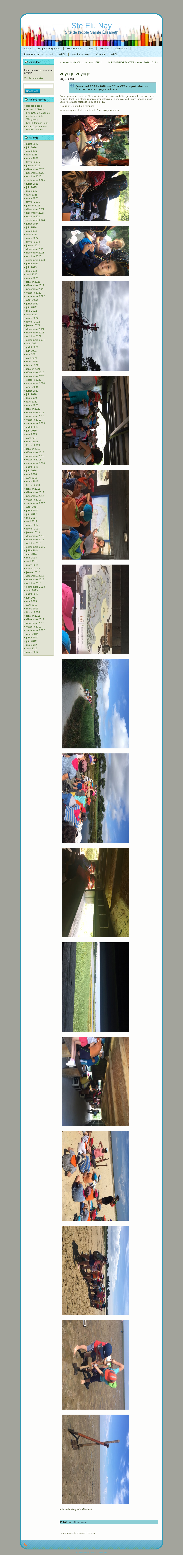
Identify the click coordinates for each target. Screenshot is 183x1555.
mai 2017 (31, 517)
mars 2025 (32, 198)
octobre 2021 (33, 336)
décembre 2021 (35, 329)
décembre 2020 (35, 372)
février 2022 (33, 321)
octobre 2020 (33, 379)
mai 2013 (31, 601)
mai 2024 (31, 231)
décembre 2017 (35, 492)
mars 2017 (32, 525)
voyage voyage (75, 73)
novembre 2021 (35, 332)
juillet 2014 (32, 550)
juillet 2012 (32, 637)
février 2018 (33, 485)
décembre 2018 (35, 452)
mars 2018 (32, 481)
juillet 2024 (32, 223)
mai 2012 (31, 644)
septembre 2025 (35, 180)
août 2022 (32, 299)
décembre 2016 (35, 535)
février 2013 (33, 612)
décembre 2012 (35, 619)
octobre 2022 (33, 292)
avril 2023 (31, 274)
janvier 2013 (33, 615)
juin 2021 (31, 350)
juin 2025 (31, 187)
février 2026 (33, 161)
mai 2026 (31, 151)
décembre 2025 (35, 169)
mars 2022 (32, 318)
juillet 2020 (32, 390)
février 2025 (33, 201)
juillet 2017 (32, 510)
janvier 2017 (33, 532)
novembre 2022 (35, 288)
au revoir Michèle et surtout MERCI (82, 62)
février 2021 (33, 365)
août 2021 (32, 343)
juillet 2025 (32, 183)
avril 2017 (31, 521)
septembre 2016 (35, 546)
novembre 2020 (35, 376)
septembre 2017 (35, 503)
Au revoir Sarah (35, 109)
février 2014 (33, 568)
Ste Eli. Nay (91, 25)
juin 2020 (31, 394)
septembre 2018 (35, 463)
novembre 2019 (35, 416)
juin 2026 (31, 147)
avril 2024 (31, 234)
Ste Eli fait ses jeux (37, 122)
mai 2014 (31, 557)
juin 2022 (31, 307)
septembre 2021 (35, 339)
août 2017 (32, 506)
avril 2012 (31, 648)
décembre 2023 (35, 249)
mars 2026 (32, 158)
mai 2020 (31, 397)
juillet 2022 (32, 303)
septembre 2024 (35, 220)
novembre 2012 (35, 623)
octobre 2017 (33, 499)
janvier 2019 (33, 448)
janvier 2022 (33, 325)
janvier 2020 (33, 408)
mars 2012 (32, 652)
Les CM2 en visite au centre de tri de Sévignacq (38, 116)
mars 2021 (32, 361)
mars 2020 (32, 405)
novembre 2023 (35, 252)
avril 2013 (31, 604)
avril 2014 (31, 561)
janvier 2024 (33, 245)
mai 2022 (31, 310)
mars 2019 (32, 441)
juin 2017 (31, 514)
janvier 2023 (33, 281)
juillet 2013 (32, 593)
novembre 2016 (35, 539)
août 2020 (32, 386)
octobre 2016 (33, 543)
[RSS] (25, 1546)
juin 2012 (31, 641)
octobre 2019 (33, 419)
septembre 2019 (35, 423)
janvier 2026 (33, 165)
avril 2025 (31, 194)
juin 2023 (31, 267)
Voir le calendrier (33, 78)
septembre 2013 (35, 586)
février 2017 (33, 528)
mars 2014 (32, 564)
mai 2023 (31, 270)
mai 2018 (31, 474)
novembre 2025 (35, 172)
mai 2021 (31, 354)
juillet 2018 (32, 466)
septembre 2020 (35, 383)
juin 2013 (31, 597)
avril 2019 (31, 437)
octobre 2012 (33, 626)
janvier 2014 (33, 572)
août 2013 (32, 590)
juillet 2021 (32, 347)
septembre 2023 (35, 259)
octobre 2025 (33, 176)
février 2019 (33, 445)
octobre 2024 (33, 216)
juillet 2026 (32, 143)
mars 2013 (32, 608)
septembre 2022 (35, 296)
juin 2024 (31, 227)
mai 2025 (31, 190)
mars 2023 (32, 278)
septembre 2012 (35, 630)
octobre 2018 (33, 459)
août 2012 (32, 634)
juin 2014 (31, 554)
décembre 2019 (35, 412)
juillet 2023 (32, 263)
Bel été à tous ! (34, 105)
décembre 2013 (35, 575)
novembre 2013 (35, 579)
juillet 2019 (32, 427)
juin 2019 (31, 430)
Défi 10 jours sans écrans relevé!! (36, 128)
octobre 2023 (33, 256)
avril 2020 (31, 401)
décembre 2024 (35, 209)
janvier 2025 (33, 205)
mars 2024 (32, 238)
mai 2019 (31, 434)
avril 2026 (31, 154)
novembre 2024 (35, 212)
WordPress (91, 1552)
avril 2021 (31, 358)
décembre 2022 (35, 285)
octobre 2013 (33, 583)
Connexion (102, 1552)
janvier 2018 (33, 488)
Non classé (80, 1522)
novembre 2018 (35, 456)
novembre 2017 (35, 495)
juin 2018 (31, 470)
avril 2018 (31, 477)
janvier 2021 (33, 368)
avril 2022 (31, 314)
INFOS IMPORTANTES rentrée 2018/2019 (132, 62)
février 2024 (33, 241)
